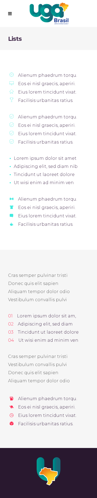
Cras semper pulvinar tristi (38, 275)
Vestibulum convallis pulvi (37, 299)
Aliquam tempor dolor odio (39, 291)
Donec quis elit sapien (33, 283)
